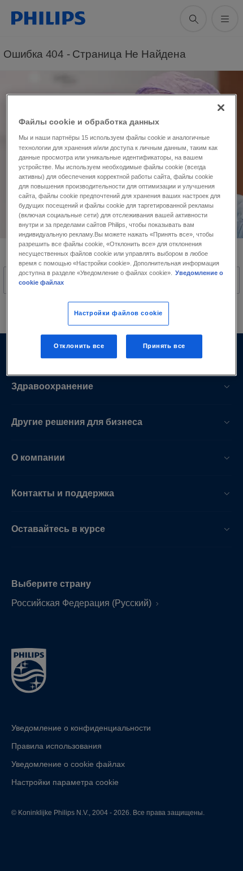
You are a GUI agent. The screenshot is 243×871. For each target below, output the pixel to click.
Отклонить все (79, 346)
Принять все (164, 346)
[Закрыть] (221, 107)
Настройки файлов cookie (118, 313)
